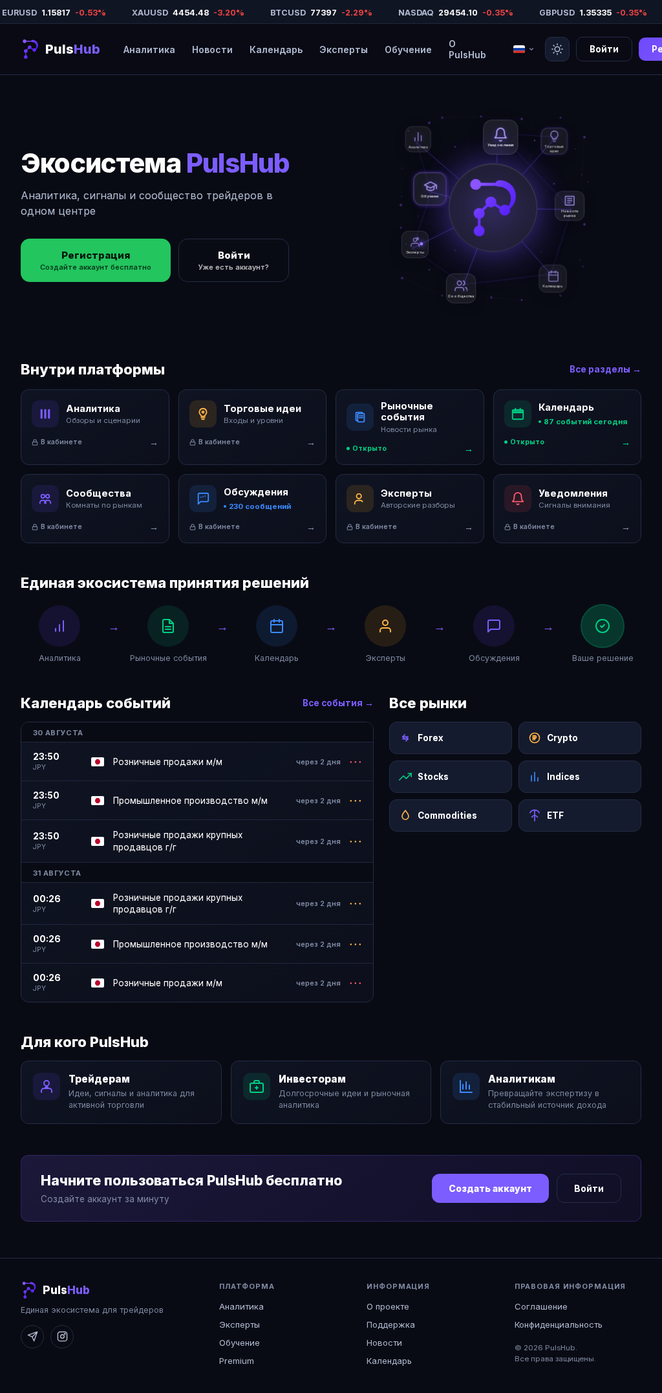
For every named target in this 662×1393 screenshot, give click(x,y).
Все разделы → (605, 369)
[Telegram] (32, 1336)
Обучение (408, 49)
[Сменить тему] (557, 49)
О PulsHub (467, 49)
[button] (60, 49)
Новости (212, 49)
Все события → (338, 703)
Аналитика (149, 49)
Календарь (276, 49)
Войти (604, 49)
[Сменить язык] (524, 49)
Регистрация (95, 260)
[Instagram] (62, 1336)
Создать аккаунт (490, 1188)
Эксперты (343, 49)
